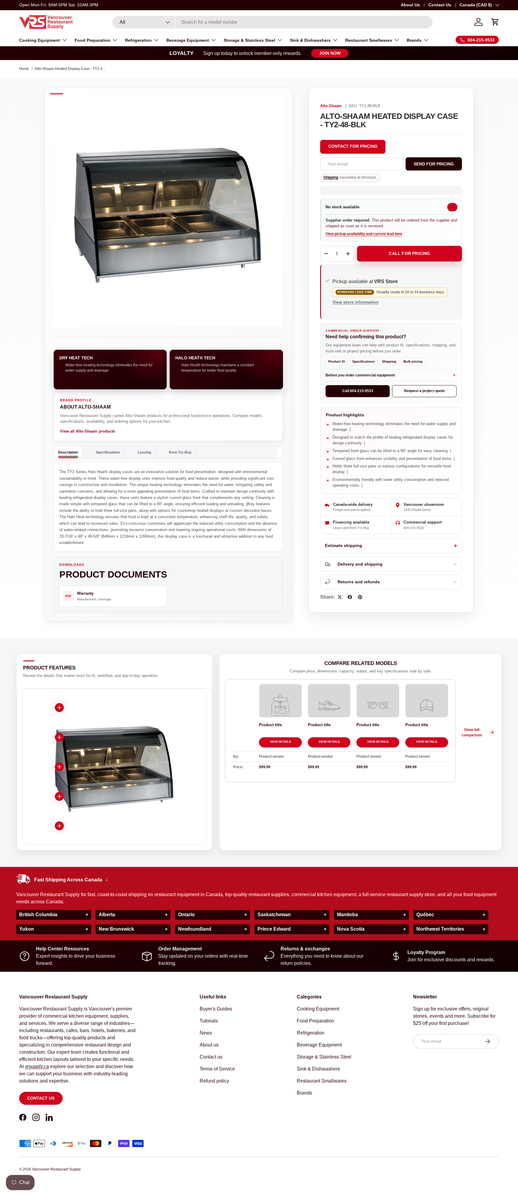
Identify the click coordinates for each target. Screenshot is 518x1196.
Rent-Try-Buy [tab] (180, 452)
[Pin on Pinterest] (360, 597)
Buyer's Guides (216, 1008)
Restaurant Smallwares (368, 40)
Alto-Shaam (331, 106)
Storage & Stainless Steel (249, 40)
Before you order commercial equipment (360, 375)
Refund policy (214, 1080)
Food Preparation (92, 40)
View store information (355, 302)
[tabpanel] (168, 507)
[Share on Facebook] (350, 597)
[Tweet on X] (340, 597)
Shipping (330, 177)
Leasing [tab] (144, 452)
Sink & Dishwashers (310, 40)
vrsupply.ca (37, 1066)
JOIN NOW (330, 53)
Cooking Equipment (39, 40)
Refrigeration (138, 40)
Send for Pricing (434, 164)
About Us (410, 4)
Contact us (41, 1098)
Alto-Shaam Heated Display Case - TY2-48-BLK (71, 69)
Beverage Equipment (187, 40)
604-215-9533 (413, 528)
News (206, 1032)
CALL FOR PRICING (409, 253)
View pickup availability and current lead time (364, 234)
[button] (495, 22)
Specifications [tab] (108, 452)
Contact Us (439, 4)
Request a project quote (424, 391)
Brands (414, 40)
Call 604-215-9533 (357, 391)
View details (280, 741)
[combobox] (272, 22)
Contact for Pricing (352, 146)
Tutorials (209, 1020)
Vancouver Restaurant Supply (56, 1169)
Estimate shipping (343, 545)
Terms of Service (217, 1068)
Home (24, 69)
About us (209, 1044)
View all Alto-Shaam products (87, 431)
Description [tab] (68, 452)
